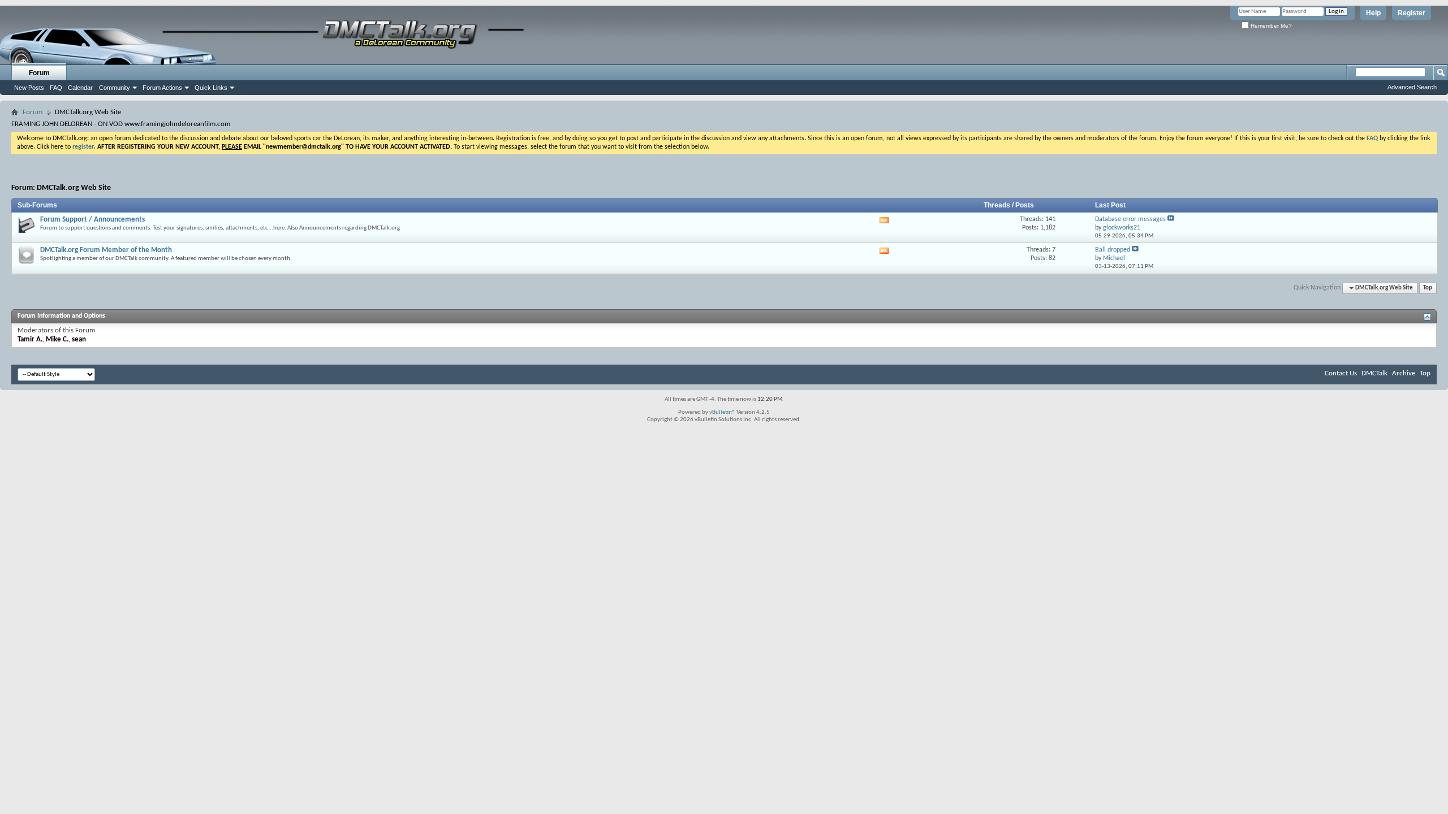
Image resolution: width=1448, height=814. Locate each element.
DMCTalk (1374, 373)
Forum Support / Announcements (92, 219)
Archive (1403, 373)
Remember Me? (1270, 26)
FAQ (56, 87)
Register (1411, 13)
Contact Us (1341, 373)
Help (1373, 13)
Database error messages (1130, 219)
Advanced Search (1412, 87)
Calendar (80, 87)
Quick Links (211, 87)
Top (1427, 288)
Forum (39, 73)
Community (114, 87)
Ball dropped (1112, 249)
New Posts (29, 87)
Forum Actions (162, 87)
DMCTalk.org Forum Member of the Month (106, 250)
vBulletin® (722, 412)
